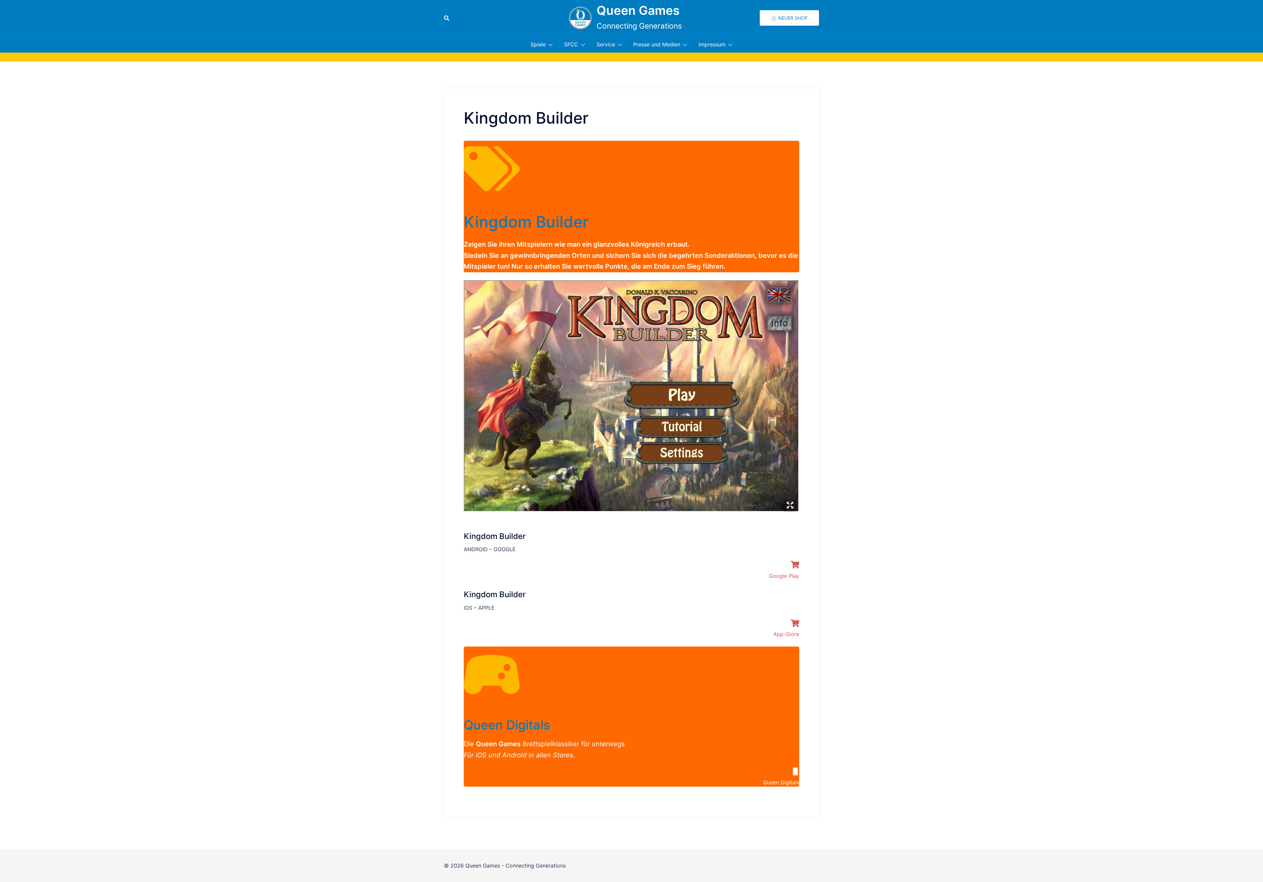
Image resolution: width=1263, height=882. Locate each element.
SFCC (571, 44)
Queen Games (638, 10)
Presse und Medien (656, 44)
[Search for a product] (446, 18)
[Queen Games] (580, 18)
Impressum (712, 44)
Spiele (538, 44)
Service (606, 44)
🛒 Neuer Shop (789, 18)
